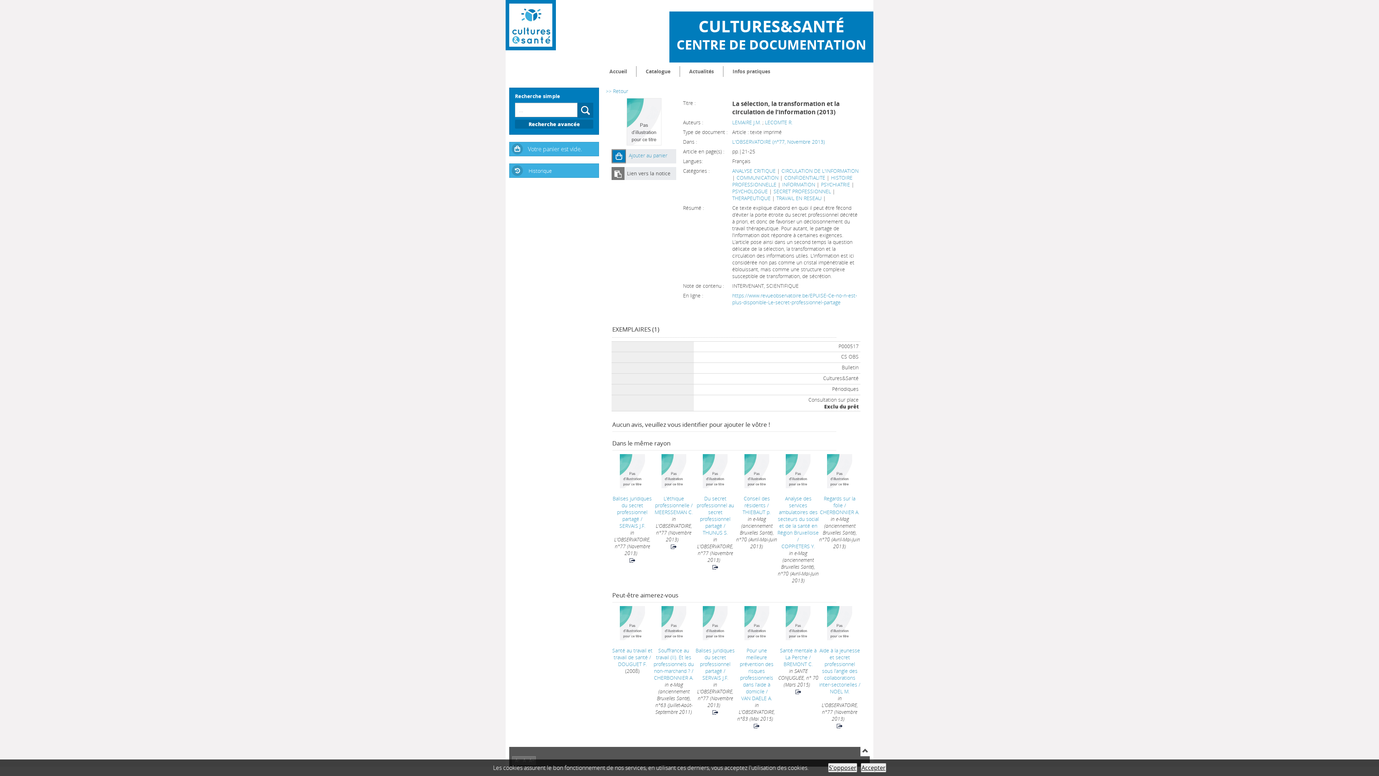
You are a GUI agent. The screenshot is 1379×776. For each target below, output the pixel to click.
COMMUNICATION (758, 177)
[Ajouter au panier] (619, 156)
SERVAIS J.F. (632, 525)
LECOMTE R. (779, 122)
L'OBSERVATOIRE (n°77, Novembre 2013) (778, 141)
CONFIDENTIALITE (804, 177)
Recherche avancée (554, 124)
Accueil (618, 71)
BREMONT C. (798, 664)
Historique (540, 170)
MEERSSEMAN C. (674, 512)
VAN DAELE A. (756, 698)
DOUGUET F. (632, 664)
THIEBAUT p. (757, 512)
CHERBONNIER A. (839, 512)
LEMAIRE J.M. (746, 122)
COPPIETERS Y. (798, 546)
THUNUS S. (715, 532)
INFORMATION (798, 184)
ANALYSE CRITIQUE (754, 170)
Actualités (701, 71)
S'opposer (842, 768)
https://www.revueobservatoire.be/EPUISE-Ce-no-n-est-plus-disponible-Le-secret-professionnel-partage (794, 299)
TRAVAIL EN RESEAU (799, 198)
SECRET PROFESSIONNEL (802, 191)
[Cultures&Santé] (530, 25)
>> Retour (617, 91)
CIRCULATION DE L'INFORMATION (820, 170)
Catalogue (658, 71)
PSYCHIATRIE (835, 184)
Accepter (874, 768)
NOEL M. (840, 691)
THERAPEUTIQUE (751, 198)
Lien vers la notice (648, 173)
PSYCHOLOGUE (750, 191)
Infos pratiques (751, 71)
